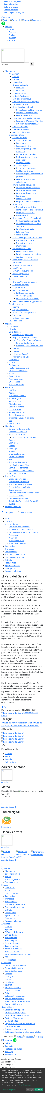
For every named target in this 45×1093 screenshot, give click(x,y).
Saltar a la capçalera (12, 1)
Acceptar (38, 1089)
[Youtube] (25, 20)
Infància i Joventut (13, 987)
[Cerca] (32, 64)
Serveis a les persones (14, 998)
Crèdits (8, 1043)
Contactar (5, 17)
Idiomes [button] (8, 26)
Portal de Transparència (15, 1018)
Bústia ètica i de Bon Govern (17, 1015)
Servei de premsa (12, 951)
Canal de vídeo (11, 946)
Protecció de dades (13, 1049)
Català (11, 29)
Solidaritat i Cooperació (15, 996)
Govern (8, 979)
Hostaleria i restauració (15, 554)
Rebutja (30, 1089)
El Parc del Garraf (16, 540)
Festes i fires (10, 563)
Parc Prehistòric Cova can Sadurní (23, 532)
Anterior (5, 807)
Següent (12, 807)
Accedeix (5, 782)
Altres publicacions (13, 948)
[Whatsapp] (3, 23)
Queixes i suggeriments (15, 1029)
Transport (9, 549)
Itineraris (13, 538)
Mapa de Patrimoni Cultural (21, 529)
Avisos (8, 756)
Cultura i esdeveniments (15, 965)
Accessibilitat (10, 1054)
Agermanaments (12, 565)
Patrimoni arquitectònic (19, 526)
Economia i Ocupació (14, 968)
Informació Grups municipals (18, 954)
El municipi (10, 518)
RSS (6, 957)
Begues (9, 512)
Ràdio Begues (11, 940)
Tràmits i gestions (13, 879)
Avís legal (9, 1051)
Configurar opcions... (10, 1089)
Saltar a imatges (11, 7)
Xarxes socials (11, 937)
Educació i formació (13, 971)
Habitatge (9, 982)
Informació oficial (12, 874)
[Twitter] (5, 20)
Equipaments (11, 551)
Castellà (12, 32)
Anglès (12, 35)
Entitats (8, 560)
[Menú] (2, 68)
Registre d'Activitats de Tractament (20, 1023)
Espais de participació (14, 1010)
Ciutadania (6, 962)
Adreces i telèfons (13, 571)
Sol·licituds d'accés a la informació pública (23, 1032)
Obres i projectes (12, 990)
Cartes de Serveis (12, 1026)
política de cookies (23, 1085)
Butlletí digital (11, 935)
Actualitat (5, 924)
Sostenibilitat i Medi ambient (17, 1001)
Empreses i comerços (14, 557)
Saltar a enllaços (11, 9)
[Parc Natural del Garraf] (12, 735)
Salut (7, 993)
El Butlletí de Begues (14, 932)
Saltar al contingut (12, 4)
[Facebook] (15, 20)
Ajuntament (6, 868)
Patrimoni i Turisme (13, 1004)
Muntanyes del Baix (17, 543)
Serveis (8, 876)
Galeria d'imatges (12, 943)
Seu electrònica (11, 882)
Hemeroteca (10, 960)
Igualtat (8, 985)
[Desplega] (15, 513)
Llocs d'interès (26, 512)
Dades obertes (11, 1021)
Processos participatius (15, 1012)
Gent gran (9, 976)
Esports (8, 973)
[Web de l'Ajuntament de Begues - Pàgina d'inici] (12, 55)
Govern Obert (7, 1007)
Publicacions (10, 762)
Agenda (8, 759)
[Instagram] (35, 20)
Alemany (12, 37)
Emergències (10, 568)
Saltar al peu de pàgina (14, 12)
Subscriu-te (6, 827)
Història (8, 521)
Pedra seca (13, 535)
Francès (12, 40)
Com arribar (10, 546)
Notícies (8, 753)
